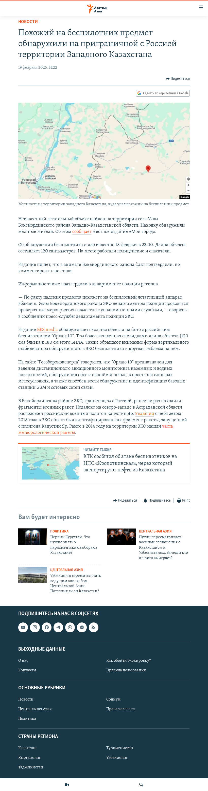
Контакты (27, 670)
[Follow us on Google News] (81, 627)
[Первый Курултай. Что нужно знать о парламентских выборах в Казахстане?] (32, 536)
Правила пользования (126, 670)
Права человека (120, 709)
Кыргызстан (29, 758)
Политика (59, 532)
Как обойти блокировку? (128, 661)
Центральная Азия (155, 532)
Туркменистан (119, 748)
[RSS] (93, 627)
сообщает (82, 232)
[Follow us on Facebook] (46, 627)
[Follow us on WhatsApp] (70, 627)
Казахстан (27, 748)
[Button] (178, 79)
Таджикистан (30, 767)
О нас (23, 661)
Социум (113, 699)
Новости (28, 22)
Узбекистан (116, 758)
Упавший (144, 414)
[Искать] (141, 784)
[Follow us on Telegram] (58, 627)
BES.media (47, 330)
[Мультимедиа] (66, 784)
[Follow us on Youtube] (23, 627)
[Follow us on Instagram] (35, 627)
